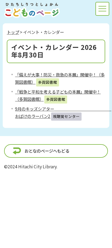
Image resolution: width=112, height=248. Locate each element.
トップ (13, 32)
